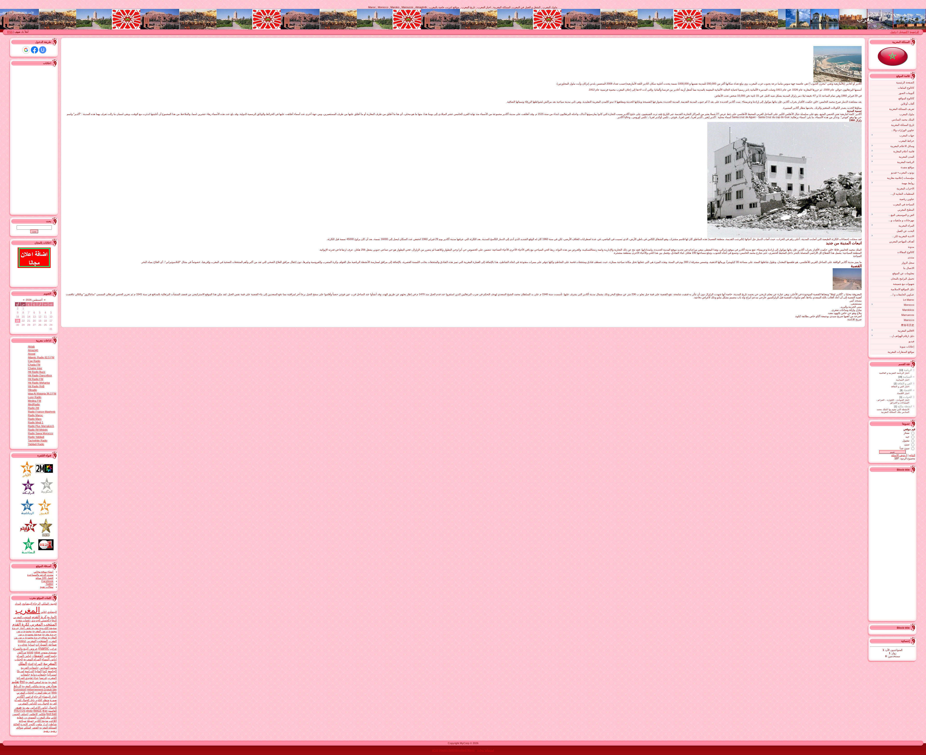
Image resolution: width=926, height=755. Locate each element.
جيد (907, 436)
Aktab (31, 346)
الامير (31, 724)
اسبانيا (31, 644)
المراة (38, 664)
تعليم (15, 682)
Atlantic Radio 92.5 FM (41, 357)
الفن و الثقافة (904, 383)
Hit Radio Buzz (36, 371)
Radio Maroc (35, 415)
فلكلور (42, 714)
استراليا (52, 674)
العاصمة (52, 710)
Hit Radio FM (35, 379)
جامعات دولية (39, 674)
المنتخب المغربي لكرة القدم (34, 624)
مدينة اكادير (41, 720)
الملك (22, 663)
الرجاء (37, 696)
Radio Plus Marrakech (41, 426)
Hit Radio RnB (36, 386)
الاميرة (24, 724)
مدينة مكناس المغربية (33, 686)
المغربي (31, 641)
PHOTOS (19, 710)
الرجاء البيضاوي (31, 603)
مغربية (25, 707)
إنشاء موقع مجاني (43, 571)
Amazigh (33, 350)
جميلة (30, 720)
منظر (46, 700)
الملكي (27, 727)
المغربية (50, 663)
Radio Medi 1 (35, 422)
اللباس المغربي (27, 703)
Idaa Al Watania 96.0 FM (42, 393)
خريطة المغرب (42, 692)
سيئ (906, 444)
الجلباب (19, 659)
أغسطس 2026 (34, 299)
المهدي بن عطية (26, 717)
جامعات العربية (30, 667)
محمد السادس (48, 667)
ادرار (45, 724)
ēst (22, 682)
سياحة (22, 720)
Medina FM (34, 400)
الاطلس (33, 714)
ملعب (39, 724)
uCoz (435, 750)
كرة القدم (39, 617)
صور (18, 707)
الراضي (29, 696)
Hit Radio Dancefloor (40, 375)
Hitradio (32, 389)
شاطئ (52, 724)
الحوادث (907, 396)
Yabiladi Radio (36, 444)
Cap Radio (34, 361)
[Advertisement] (896, 546)
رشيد (46, 731)
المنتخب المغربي (22, 617)
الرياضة (908, 369)
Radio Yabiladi (36, 436)
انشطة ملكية (905, 406)
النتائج (912, 455)
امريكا (20, 671)
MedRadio (34, 404)
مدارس (51, 686)
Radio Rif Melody (38, 429)
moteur (22, 641)
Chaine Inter (35, 368)
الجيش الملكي (49, 603)
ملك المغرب (43, 717)
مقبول (905, 440)
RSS (10, 31)
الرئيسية (914, 31)
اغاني (44, 611)
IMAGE (37, 710)
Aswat (31, 353)
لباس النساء (49, 659)
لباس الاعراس (39, 707)
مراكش (21, 652)
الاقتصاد (907, 390)
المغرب (27, 610)
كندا (44, 671)
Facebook (47, 581)
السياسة (907, 376)
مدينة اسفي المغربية (36, 682)
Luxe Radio (34, 397)
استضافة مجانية (485, 750)
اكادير (20, 696)
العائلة (16, 724)
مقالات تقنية (46, 586)
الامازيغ (52, 617)
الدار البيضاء (49, 696)
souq (30, 652)
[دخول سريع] (42, 49)
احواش (24, 714)
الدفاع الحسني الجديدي (44, 620)
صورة (53, 700)
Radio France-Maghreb (41, 411)
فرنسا (43, 678)
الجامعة (52, 671)
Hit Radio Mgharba (39, 382)
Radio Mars (34, 418)
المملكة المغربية (48, 727)
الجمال (52, 707)
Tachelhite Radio (37, 440)
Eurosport (20, 689)
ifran (45, 710)
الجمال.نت (43, 703)
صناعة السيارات (46, 644)
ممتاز (906, 432)
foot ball (51, 714)
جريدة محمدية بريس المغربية (34, 630)
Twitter (49, 583)
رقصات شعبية (23, 620)
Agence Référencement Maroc (457, 750)
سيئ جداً (904, 448)
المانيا (38, 671)
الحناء (31, 663)
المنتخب (42, 641)
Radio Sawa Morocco (40, 433)
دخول (893, 31)
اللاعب (53, 720)
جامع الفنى (50, 656)
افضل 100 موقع (44, 577)
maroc (43, 648)
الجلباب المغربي (25, 692)
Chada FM (34, 364)
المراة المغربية (32, 659)
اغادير (38, 700)
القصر (35, 727)
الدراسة (29, 671)
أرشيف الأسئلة (899, 455)
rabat (37, 652)
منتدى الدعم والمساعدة (40, 574)
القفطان (37, 656)
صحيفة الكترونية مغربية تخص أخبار (38, 628)
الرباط (17, 686)
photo (29, 710)
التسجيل (903, 31)
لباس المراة (24, 656)
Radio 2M (33, 408)
